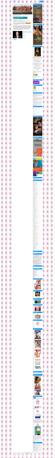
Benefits (36, 255)
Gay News (34, 273)
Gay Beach (34, 209)
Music (38, 259)
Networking (34, 225)
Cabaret (34, 256)
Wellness (38, 264)
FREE (34, 207)
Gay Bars (34, 208)
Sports (41, 263)
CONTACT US (34, 197)
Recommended (34, 235)
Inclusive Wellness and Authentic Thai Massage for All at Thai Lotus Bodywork (37, 444)
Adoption (34, 181)
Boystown (39, 255)
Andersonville (34, 183)
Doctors (34, 202)
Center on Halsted (40, 256)
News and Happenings (35, 226)
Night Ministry (34, 276)
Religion (34, 236)
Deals (34, 201)
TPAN (33, 277)
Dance (34, 200)
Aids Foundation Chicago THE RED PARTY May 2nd (37, 447)
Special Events (38, 263)
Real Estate (34, 233)
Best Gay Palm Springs (35, 270)
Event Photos (34, 204)
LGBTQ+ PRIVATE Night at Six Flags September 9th (37, 448)
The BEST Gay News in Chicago (16, 12)
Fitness (34, 206)
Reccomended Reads (35, 234)
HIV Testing (34, 274)
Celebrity (36, 256)
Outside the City (34, 229)
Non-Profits (34, 227)
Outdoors (34, 228)
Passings (34, 230)
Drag (33, 203)
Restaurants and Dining (35, 237)
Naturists (34, 224)
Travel (36, 264)
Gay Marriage (34, 210)
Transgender (34, 264)
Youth (39, 264)
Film (33, 205)
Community (34, 257)
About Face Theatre (28, 32)
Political (34, 231)
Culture (34, 199)
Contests (34, 198)
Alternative (34, 182)
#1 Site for (38, 297)
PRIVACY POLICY (35, 232)
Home (41, 1)
